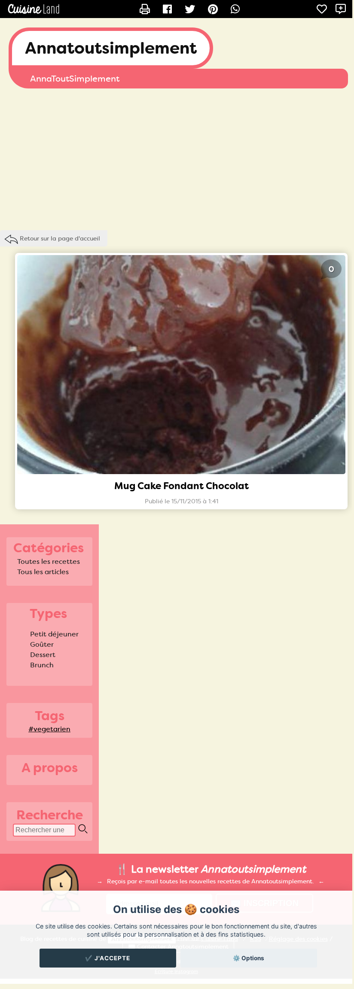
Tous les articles (43, 571)
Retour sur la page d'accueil (60, 238)
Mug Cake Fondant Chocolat (181, 486)
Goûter (42, 644)
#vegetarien (49, 728)
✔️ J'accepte (107, 958)
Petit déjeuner (54, 634)
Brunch (42, 664)
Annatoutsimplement (111, 48)
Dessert (42, 654)
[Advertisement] (176, 157)
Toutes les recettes (48, 561)
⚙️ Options (248, 958)
